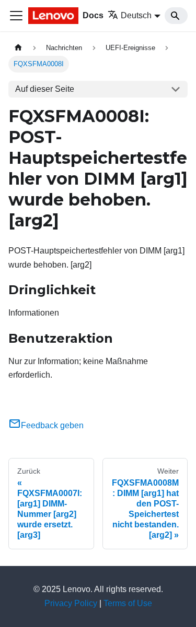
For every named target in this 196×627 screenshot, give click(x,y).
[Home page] (18, 48)
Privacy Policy (70, 603)
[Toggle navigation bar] (16, 15)
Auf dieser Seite (44, 89)
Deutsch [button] (136, 15)
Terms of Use (127, 603)
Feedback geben (52, 425)
